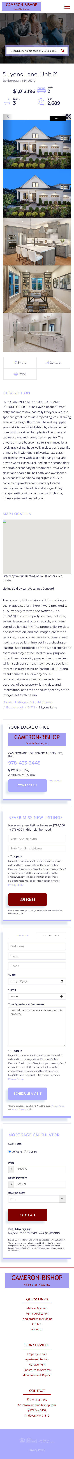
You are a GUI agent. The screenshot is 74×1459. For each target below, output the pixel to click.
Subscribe (27, 900)
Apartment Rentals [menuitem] (37, 1359)
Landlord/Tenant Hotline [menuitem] (37, 1319)
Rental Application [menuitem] (37, 1313)
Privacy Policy (15, 885)
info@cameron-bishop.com (39, 1405)
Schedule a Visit (51, 936)
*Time (12, 989)
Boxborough (15, 707)
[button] (63, 51)
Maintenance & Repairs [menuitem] (37, 1375)
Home (7, 702)
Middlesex (45, 702)
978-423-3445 (24, 763)
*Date (12, 974)
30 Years (17, 1152)
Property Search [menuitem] (37, 1354)
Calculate (28, 1215)
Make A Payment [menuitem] (36, 1308)
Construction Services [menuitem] (37, 1370)
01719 (31, 707)
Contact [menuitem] (37, 1324)
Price (11, 1163)
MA (32, 702)
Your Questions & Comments (26, 1004)
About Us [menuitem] (37, 1329)
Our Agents (55, 780)
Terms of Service (19, 1109)
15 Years (32, 1152)
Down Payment (17, 1178)
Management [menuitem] (37, 1364)
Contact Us (27, 785)
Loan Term (15, 1143)
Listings (20, 702)
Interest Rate (16, 1192)
